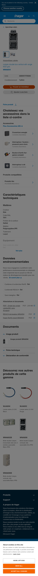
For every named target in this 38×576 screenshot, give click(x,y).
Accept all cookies (19, 571)
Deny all (19, 566)
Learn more (16, 554)
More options (19, 560)
